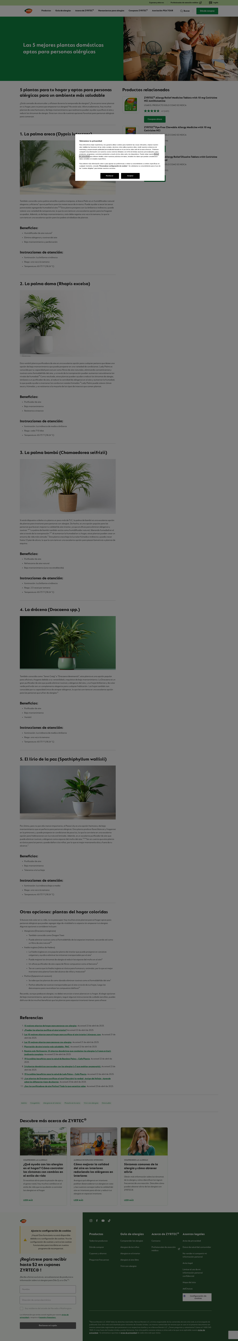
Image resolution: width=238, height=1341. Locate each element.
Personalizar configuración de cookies (113, 166)
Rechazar (109, 176)
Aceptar (130, 176)
